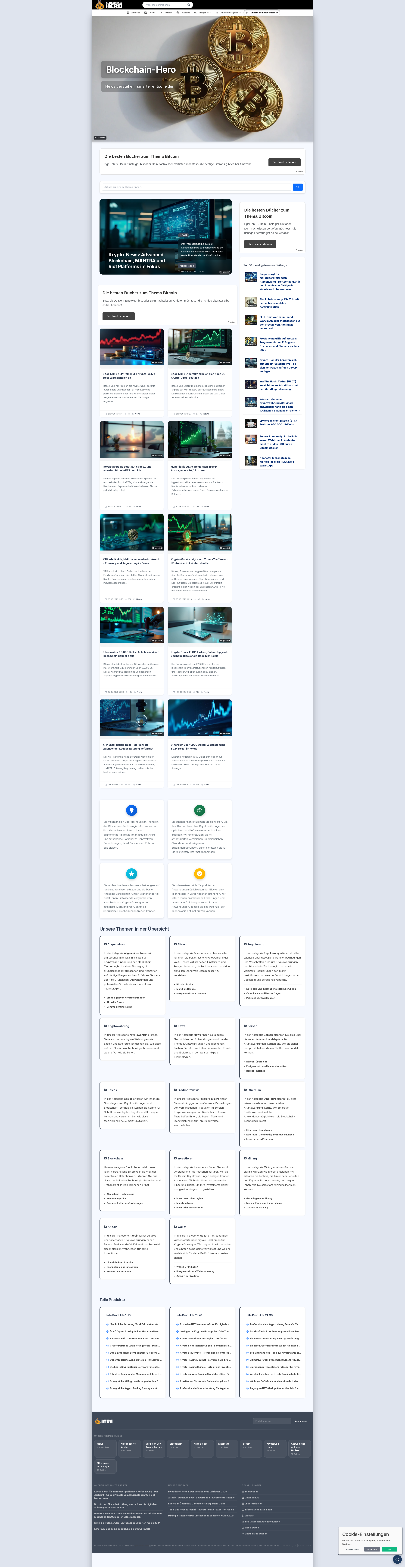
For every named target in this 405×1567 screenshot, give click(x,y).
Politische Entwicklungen (260, 998)
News (137, 414)
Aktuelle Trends (115, 1002)
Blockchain (115, 1158)
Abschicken (381, 370)
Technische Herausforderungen (124, 1203)
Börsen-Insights (255, 1070)
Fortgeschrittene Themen (191, 993)
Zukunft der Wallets (187, 1276)
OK (389, 1549)
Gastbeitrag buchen (255, 1533)
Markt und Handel (186, 989)
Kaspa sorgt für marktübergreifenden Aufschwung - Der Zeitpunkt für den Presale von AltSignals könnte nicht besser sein (280, 281)
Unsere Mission (253, 1503)
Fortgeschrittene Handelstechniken (266, 1066)
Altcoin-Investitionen (118, 1271)
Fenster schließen (382, 380)
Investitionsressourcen (189, 1207)
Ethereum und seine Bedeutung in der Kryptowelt (122, 1529)
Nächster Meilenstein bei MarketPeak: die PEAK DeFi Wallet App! (277, 461)
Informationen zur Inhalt (258, 1509)
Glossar (249, 1515)
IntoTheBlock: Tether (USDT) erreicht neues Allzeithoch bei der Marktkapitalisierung (279, 385)
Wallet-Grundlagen (187, 1266)
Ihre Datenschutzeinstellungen (262, 1521)
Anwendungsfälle (116, 1198)
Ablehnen (372, 1549)
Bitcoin (182, 944)
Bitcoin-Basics (184, 984)
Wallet (181, 1226)
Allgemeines (116, 944)
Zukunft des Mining (257, 1207)
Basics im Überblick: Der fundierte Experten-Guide (196, 1503)
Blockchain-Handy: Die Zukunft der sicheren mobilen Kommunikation (279, 303)
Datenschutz (251, 1497)
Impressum (251, 1491)
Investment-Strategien (189, 1198)
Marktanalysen (184, 1203)
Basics (112, 1090)
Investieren (185, 1158)
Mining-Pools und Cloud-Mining (264, 1203)
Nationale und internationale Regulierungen (271, 988)
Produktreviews (188, 1090)
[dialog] (370, 1540)
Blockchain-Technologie (120, 1194)
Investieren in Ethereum (260, 1139)
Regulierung (255, 944)
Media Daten (251, 1527)
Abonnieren (301, 1421)
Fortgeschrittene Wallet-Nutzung (195, 1271)
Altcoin (112, 1226)
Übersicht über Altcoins (120, 1262)
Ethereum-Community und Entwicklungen (270, 1134)
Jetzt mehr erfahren (284, 162)
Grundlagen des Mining (259, 1198)
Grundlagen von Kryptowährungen (125, 997)
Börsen (252, 1026)
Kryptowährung (118, 1026)
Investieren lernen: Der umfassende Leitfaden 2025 (197, 1491)
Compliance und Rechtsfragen (263, 993)
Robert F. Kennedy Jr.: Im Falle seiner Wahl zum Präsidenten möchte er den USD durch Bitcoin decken (128, 1515)
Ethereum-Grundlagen (259, 1130)
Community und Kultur (119, 1006)
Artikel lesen (187, 265)
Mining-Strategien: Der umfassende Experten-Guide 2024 (127, 1523)
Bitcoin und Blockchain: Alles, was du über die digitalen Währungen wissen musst (125, 1506)
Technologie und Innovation (122, 1267)
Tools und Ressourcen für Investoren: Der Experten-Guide (201, 1509)
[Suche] (188, 5)
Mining (252, 1158)
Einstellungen (352, 1549)
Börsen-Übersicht (256, 1061)
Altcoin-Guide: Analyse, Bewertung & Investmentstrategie (201, 1497)
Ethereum (254, 1090)
